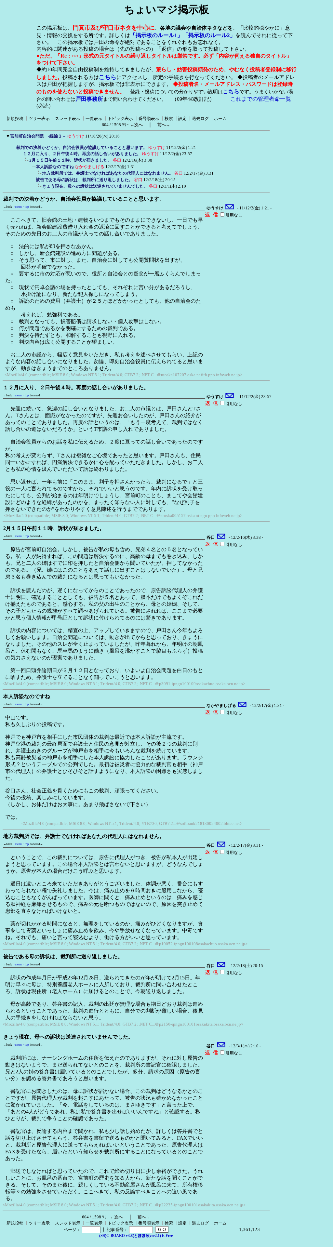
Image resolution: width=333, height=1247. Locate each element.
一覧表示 (94, 118)
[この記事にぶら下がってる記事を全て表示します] (13, 146)
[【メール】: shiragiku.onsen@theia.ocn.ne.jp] (221, 537)
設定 (182, 118)
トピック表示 (120, 118)
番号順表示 (148, 118)
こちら (107, 77)
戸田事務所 (89, 99)
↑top (26, 206)
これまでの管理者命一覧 (260, 99)
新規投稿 (15, 118)
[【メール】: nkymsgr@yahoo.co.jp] (242, 705)
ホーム (220, 118)
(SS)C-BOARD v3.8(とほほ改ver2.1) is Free (136, 1235)
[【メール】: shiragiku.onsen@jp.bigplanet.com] (230, 208)
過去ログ (200, 118)
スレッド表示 (67, 118)
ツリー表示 (39, 118)
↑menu (17, 206)
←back (7, 206)
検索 (169, 118)
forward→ (36, 206)
